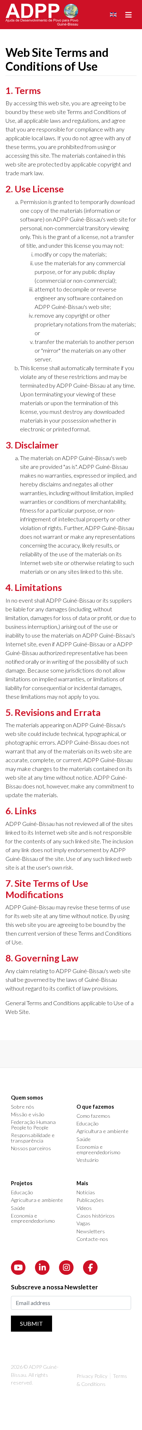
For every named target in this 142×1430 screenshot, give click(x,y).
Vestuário (87, 1160)
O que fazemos (95, 1106)
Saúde (83, 1139)
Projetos (21, 1183)
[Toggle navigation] (129, 14)
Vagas (83, 1223)
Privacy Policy (91, 1376)
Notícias (85, 1192)
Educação (87, 1123)
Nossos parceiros (31, 1148)
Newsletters (90, 1231)
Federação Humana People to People (33, 1125)
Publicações (90, 1200)
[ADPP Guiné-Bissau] (41, 15)
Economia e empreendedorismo (98, 1149)
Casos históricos (95, 1215)
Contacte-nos (92, 1239)
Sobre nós (22, 1106)
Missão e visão (27, 1114)
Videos (84, 1208)
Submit (31, 1323)
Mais (82, 1183)
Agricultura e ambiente (102, 1131)
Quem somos (27, 1097)
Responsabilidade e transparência (33, 1138)
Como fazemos (93, 1115)
